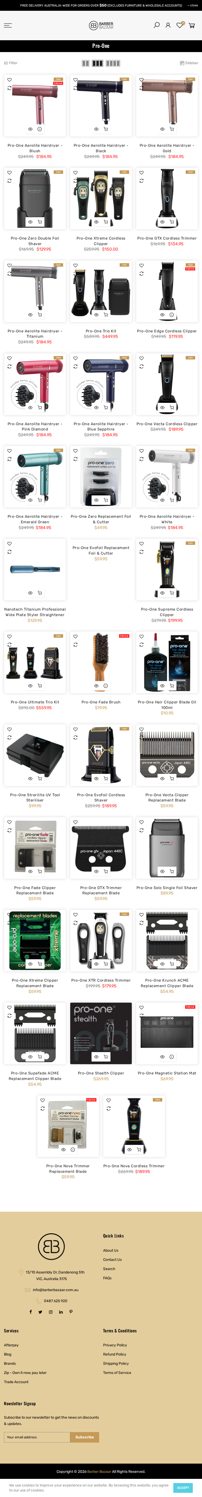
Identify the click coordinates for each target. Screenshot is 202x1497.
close (194, 5)
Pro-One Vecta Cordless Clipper (167, 424)
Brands (10, 1363)
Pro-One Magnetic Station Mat (167, 1073)
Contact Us (112, 1259)
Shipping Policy (116, 1363)
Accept (183, 1488)
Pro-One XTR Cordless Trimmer (101, 980)
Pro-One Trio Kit (101, 331)
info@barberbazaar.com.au (55, 1290)
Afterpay (11, 1345)
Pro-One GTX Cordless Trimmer (167, 238)
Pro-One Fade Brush (101, 702)
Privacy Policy (115, 1345)
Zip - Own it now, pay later (25, 1373)
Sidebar (191, 63)
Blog (7, 1354)
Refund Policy (114, 1354)
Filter (13, 63)
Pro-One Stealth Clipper (101, 1073)
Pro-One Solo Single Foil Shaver (167, 887)
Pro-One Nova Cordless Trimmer (134, 1166)
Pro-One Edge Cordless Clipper (167, 331)
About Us (110, 1250)
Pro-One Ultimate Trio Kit (35, 702)
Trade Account (16, 1382)
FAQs (107, 1278)
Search (109, 1269)
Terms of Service (117, 1373)
